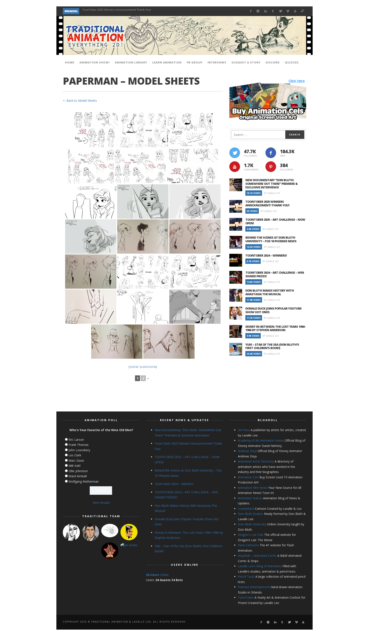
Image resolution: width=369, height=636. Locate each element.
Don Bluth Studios (250, 514)
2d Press (244, 430)
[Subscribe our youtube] (234, 166)
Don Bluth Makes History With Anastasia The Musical (269, 292)
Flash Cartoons (248, 545)
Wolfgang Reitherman (84, 481)
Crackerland (246, 509)
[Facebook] (250, 11)
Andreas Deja (247, 451)
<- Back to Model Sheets (80, 100)
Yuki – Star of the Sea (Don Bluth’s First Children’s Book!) (272, 346)
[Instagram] (258, 11)
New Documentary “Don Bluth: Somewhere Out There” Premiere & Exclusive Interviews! (271, 183)
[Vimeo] (288, 11)
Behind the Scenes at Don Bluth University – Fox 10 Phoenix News (270, 239)
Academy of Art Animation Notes (261, 440)
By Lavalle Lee (272, 193)
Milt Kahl (75, 466)
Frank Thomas (79, 445)
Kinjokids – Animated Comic (257, 556)
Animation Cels (248, 477)
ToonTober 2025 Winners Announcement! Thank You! (267, 203)
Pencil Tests (246, 576)
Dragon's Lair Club (250, 535)
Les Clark (75, 455)
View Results (101, 503)
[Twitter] (280, 11)
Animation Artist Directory (256, 461)
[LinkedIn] (265, 11)
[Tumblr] (273, 11)
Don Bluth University (252, 524)
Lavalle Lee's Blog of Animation (260, 566)
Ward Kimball (78, 476)
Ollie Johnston (78, 471)
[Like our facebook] (270, 152)
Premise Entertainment (254, 587)
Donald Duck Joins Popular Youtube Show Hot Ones (273, 310)
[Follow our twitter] (234, 152)
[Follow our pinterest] (270, 166)
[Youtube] (295, 11)
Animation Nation (250, 498)
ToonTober (246, 597)
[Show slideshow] (143, 367)
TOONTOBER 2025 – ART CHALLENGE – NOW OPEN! (114, 11)
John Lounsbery (79, 450)
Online (157, 575)
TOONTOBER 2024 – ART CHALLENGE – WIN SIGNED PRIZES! (274, 274)
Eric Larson (76, 440)
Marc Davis (76, 460)
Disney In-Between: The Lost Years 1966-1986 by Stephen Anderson (275, 328)
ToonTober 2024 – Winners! (266, 255)
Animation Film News (252, 488)
